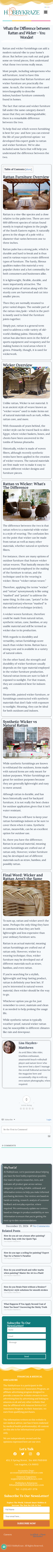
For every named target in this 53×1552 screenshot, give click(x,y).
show (28, 169)
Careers (7, 1534)
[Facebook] (15, 1454)
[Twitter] (22, 1454)
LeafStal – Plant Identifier (38, 1535)
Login (48, 1119)
